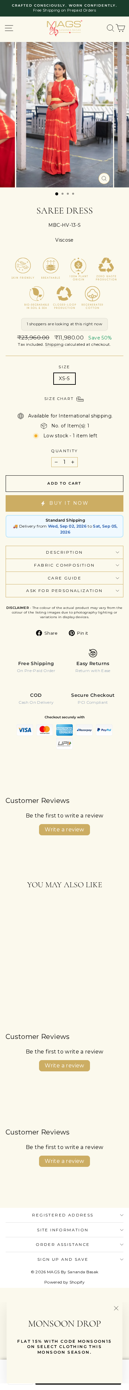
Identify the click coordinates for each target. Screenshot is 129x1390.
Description (64, 552)
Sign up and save (62, 1259)
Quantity (64, 450)
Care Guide (64, 578)
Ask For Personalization (64, 590)
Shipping (54, 344)
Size (64, 366)
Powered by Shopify (64, 1282)
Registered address (62, 1214)
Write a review (64, 829)
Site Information (62, 1229)
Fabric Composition (64, 565)
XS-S (64, 378)
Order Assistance (63, 1244)
